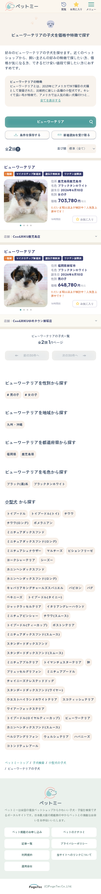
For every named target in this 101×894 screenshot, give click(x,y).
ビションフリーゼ (80, 551)
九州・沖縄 (15, 424)
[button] (20, 225)
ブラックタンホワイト (49, 484)
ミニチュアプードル (61, 671)
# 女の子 (31, 395)
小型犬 (11, 501)
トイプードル (16, 513)
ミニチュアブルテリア (22, 662)
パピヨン (75, 588)
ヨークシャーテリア (21, 560)
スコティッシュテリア (78, 699)
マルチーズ (55, 551)
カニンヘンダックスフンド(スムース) (33, 727)
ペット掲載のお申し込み (27, 832)
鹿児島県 (28, 454)
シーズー (47, 560)
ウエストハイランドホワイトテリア (32, 699)
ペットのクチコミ (74, 832)
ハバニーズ (82, 736)
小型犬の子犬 (57, 763)
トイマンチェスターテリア (62, 662)
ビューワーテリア (77, 718)
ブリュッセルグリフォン (24, 671)
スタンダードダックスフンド (27, 644)
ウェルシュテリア (56, 736)
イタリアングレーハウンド (66, 606)
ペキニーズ (15, 597)
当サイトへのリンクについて (74, 855)
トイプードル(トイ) (45, 513)
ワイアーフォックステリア (26, 709)
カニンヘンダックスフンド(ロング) (32, 579)
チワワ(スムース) (56, 616)
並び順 (61, 148)
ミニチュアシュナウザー (24, 551)
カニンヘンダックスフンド (26, 569)
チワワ (69, 513)
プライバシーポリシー (74, 843)
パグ (90, 588)
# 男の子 (13, 395)
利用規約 (27, 855)
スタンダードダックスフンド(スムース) (35, 653)
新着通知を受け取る (76, 135)
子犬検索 (38, 763)
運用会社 (27, 866)
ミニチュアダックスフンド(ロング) (32, 541)
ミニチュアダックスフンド (26, 532)
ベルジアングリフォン (22, 736)
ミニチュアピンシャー (22, 616)
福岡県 (11, 454)
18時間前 (56, 219)
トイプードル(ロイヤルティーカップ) (33, 718)
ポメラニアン (43, 523)
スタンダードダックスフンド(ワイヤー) (35, 690)
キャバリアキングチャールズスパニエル (35, 588)
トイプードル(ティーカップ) (27, 625)
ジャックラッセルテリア (24, 606)
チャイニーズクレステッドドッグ (30, 681)
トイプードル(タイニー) (45, 597)
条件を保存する (30, 135)
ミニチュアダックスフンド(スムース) (33, 634)
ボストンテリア (64, 625)
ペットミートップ (16, 763)
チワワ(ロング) (17, 523)
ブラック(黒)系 (17, 484)
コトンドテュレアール (22, 746)
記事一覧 (27, 843)
